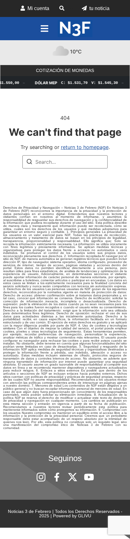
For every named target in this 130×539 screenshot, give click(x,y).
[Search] (29, 162)
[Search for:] (65, 161)
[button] (65, 8)
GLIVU (84, 515)
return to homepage (85, 147)
